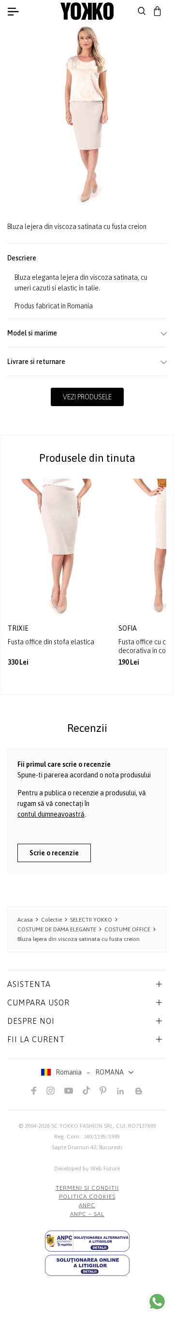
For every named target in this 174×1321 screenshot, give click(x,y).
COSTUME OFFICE (127, 929)
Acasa (25, 919)
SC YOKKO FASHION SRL (82, 1126)
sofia (128, 628)
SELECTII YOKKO (91, 919)
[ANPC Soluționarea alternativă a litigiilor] (87, 1241)
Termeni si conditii (87, 1187)
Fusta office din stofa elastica (51, 642)
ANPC (87, 1205)
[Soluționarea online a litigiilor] (87, 1265)
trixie (19, 628)
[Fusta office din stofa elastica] (59, 548)
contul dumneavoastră (51, 814)
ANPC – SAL (87, 1214)
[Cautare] (142, 11)
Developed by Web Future (87, 1168)
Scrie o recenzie (54, 853)
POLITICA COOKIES (87, 1196)
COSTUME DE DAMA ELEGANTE (56, 929)
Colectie (51, 919)
